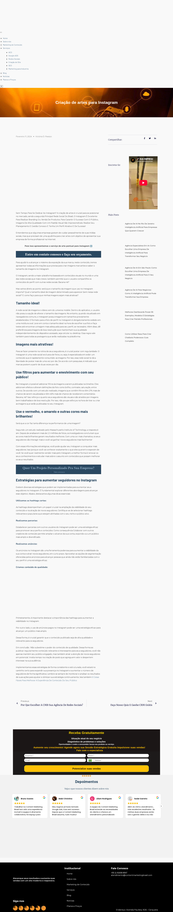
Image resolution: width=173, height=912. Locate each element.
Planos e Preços (9, 79)
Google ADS (13, 55)
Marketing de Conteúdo (12, 45)
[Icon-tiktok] (43, 908)
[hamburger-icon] (1, 32)
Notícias (6, 76)
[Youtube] (38, 908)
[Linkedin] (26, 908)
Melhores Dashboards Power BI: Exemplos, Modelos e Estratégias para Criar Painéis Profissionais (139, 277)
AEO (10, 52)
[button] (161, 806)
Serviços (6, 48)
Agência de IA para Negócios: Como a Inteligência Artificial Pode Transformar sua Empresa (140, 255)
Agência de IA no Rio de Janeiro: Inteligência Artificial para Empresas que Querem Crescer (141, 189)
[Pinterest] (32, 908)
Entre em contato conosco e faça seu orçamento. (58, 254)
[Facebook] (15, 908)
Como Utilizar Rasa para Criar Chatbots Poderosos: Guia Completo (138, 299)
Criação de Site (14, 62)
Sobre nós (7, 41)
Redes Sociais (14, 59)
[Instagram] (21, 908)
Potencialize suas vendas (86, 768)
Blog (5, 73)
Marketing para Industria (18, 69)
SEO (10, 65)
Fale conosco (59, 472)
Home (5, 38)
